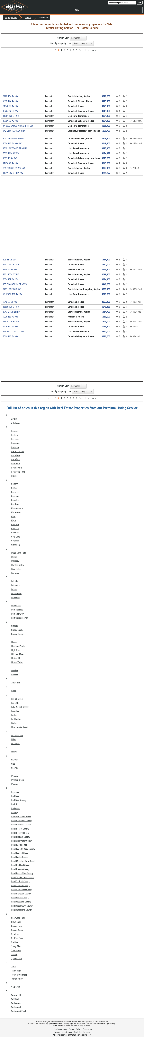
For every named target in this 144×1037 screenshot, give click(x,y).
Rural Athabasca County (21, 820)
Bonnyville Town (18, 471)
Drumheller (16, 569)
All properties (11, 17)
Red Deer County (18, 800)
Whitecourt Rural (18, 1011)
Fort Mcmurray (17, 613)
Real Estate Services (82, 1032)
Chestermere (17, 508)
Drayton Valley (17, 565)
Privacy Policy (75, 1029)
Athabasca (15, 423)
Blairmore (15, 463)
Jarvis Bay (15, 682)
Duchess (15, 573)
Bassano (15, 439)
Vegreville (15, 987)
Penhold (14, 776)
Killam (13, 691)
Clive (13, 516)
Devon (14, 557)
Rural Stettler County (20, 885)
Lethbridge (16, 719)
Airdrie (14, 419)
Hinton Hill (15, 658)
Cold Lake (15, 536)
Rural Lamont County (20, 853)
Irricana (14, 674)
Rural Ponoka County (20, 869)
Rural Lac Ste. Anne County (23, 849)
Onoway (14, 768)
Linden (14, 723)
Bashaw (14, 435)
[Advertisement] (72, 74)
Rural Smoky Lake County (22, 877)
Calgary (14, 484)
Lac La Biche (17, 699)
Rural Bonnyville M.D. (20, 832)
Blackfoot (15, 459)
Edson (14, 589)
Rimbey (14, 812)
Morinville (15, 743)
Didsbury (15, 561)
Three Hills (16, 970)
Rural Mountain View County (23, 861)
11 (85, 50)
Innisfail (14, 670)
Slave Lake (16, 922)
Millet (13, 739)
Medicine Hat (17, 735)
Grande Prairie (17, 634)
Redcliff (14, 804)
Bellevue (15, 447)
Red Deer (15, 796)
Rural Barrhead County (21, 824)
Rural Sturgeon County (21, 893)
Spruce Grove (17, 930)
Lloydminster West (19, 727)
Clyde (13, 520)
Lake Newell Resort (20, 707)
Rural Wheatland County (21, 910)
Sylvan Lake (16, 958)
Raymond (15, 792)
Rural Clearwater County (21, 841)
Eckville (14, 581)
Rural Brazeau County (20, 837)
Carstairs (15, 504)
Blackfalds (15, 455)
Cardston (15, 500)
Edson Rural (16, 593)
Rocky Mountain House (21, 816)
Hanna (14, 642)
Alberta (28, 17)
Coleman (15, 540)
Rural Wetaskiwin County (22, 905)
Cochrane (15, 532)
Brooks (14, 476)
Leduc (14, 715)
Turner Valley (17, 978)
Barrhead (15, 431)
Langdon (15, 711)
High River (15, 650)
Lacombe (15, 703)
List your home (61, 1029)
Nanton (14, 751)
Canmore (15, 496)
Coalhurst (15, 528)
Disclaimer (87, 1029)
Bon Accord (16, 467)
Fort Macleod (17, 609)
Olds (13, 763)
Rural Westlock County (21, 901)
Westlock (15, 999)
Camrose (15, 492)
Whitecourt (16, 1007)
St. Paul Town (17, 938)
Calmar (14, 488)
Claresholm (16, 512)
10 (80, 50)
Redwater (15, 808)
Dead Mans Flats (18, 553)
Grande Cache (17, 630)
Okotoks (14, 759)
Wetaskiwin (16, 1003)
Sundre (14, 954)
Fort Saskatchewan (19, 618)
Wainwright (16, 995)
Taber (13, 966)
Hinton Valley (17, 662)
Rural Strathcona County (21, 889)
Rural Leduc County (19, 857)
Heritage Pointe (18, 646)
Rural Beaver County (20, 828)
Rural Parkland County (20, 865)
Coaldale (15, 524)
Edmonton (15, 585)
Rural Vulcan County (20, 897)
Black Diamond (17, 451)
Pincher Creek (17, 780)
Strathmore (16, 950)
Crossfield (15, 544)
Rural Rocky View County (22, 873)
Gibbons (14, 626)
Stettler (14, 942)
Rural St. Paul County (20, 881)
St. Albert (15, 934)
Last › (93, 50)
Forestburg (16, 605)
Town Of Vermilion (19, 974)
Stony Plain (16, 946)
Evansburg (15, 597)
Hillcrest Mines (17, 654)
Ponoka (14, 784)
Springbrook (16, 926)
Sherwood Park (18, 918)
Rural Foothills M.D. (19, 845)
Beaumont (15, 443)
